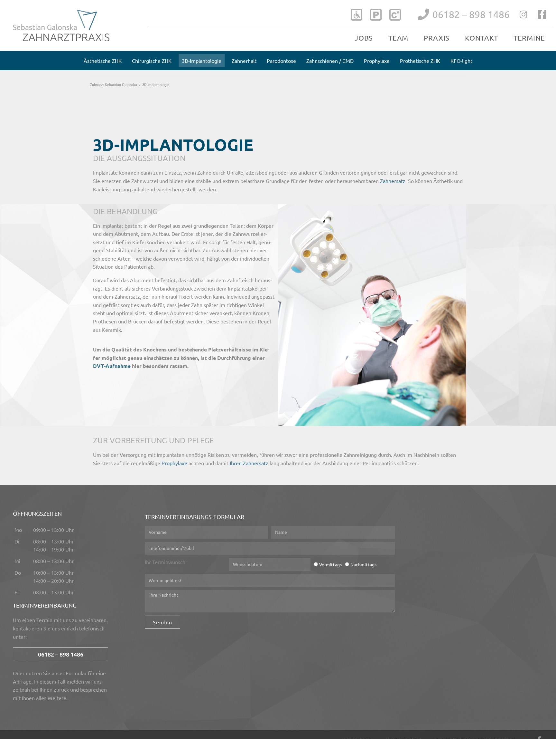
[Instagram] (523, 14)
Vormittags (330, 564)
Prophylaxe (377, 60)
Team (398, 38)
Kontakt (481, 38)
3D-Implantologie (201, 60)
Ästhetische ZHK (103, 60)
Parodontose (281, 60)
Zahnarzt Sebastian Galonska (113, 85)
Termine (529, 38)
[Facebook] (542, 14)
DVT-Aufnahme (112, 365)
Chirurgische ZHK (151, 60)
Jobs (364, 38)
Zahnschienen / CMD (330, 60)
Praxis (436, 38)
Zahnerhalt (244, 60)
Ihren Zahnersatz (249, 463)
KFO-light (461, 60)
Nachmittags (363, 564)
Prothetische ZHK (420, 60)
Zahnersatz (392, 181)
